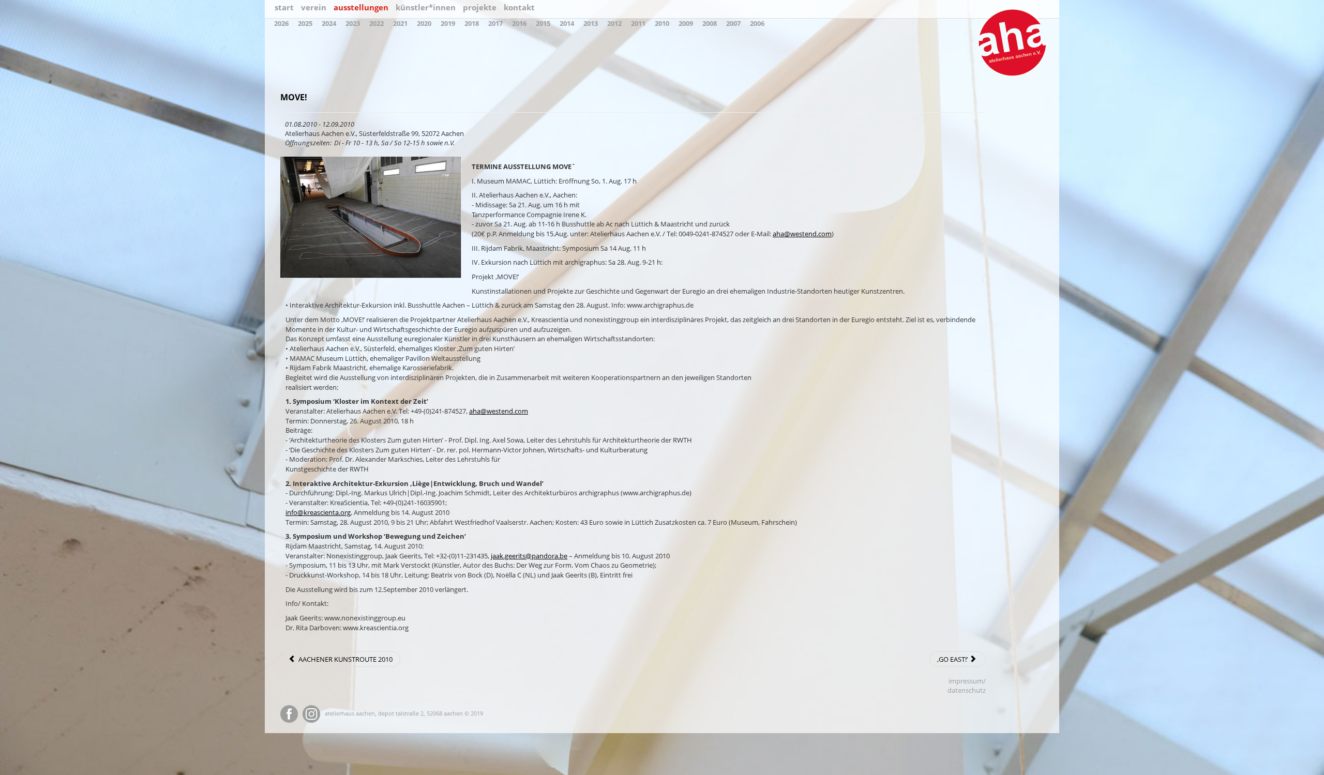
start (284, 7)
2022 (376, 23)
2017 (495, 23)
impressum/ (967, 681)
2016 (519, 23)
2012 (614, 23)
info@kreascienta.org (318, 512)
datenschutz (966, 690)
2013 (590, 23)
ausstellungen (361, 7)
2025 (305, 23)
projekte (479, 7)
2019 (448, 23)
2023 (352, 23)
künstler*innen (426, 7)
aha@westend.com (802, 233)
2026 (281, 23)
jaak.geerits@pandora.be (529, 555)
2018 (471, 23)
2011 (638, 23)
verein (313, 7)
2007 (733, 23)
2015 (543, 23)
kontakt (519, 7)
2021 (400, 23)
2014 (567, 23)
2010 (662, 23)
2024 (329, 23)
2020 (424, 23)
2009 (686, 23)
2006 (757, 23)
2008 (709, 23)
